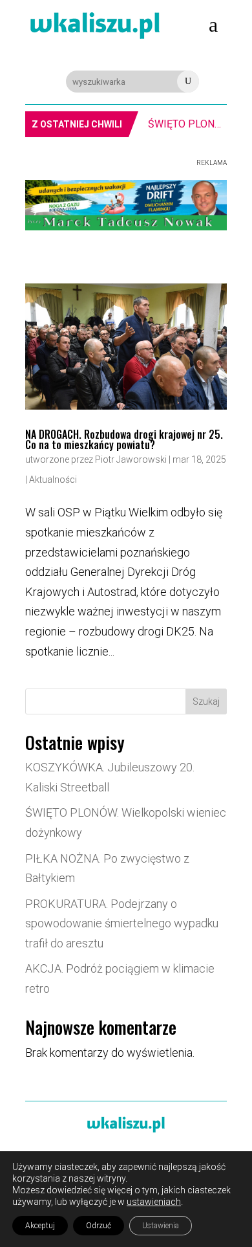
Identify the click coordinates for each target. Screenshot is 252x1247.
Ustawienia (160, 1225)
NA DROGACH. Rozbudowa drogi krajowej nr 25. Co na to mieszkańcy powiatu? (124, 439)
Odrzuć (98, 1225)
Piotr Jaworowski (131, 459)
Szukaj (206, 701)
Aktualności (53, 479)
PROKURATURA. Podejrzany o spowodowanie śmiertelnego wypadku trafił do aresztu (121, 923)
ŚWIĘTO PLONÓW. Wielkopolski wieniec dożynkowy (187, 124)
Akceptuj (40, 1225)
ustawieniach (154, 1202)
